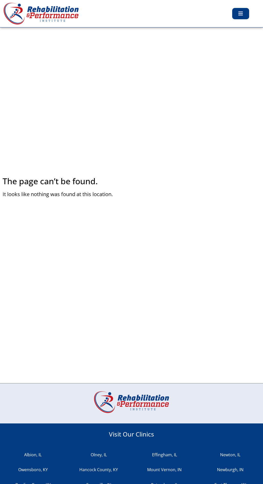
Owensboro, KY (33, 469)
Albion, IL (33, 455)
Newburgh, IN (230, 469)
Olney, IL (99, 455)
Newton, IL (230, 455)
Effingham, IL (164, 455)
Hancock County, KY (98, 469)
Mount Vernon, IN (164, 469)
